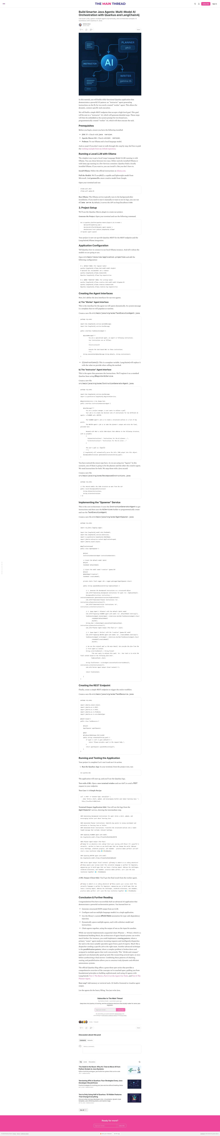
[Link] (76, 125)
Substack (202, 1133)
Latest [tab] (85, 1062)
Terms (18, 1133)
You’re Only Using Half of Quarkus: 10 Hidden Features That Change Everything (100, 1096)
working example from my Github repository (99, 149)
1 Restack (96, 1022)
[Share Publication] (199, 4)
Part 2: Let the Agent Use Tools (116, 976)
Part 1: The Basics (96, 976)
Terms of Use (118, 1014)
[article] (110, 1071)
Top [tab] (81, 1062)
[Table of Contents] (2, 568)
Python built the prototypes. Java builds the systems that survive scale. (99, 1071)
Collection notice (25, 1133)
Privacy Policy (123, 1015)
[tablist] (86, 1040)
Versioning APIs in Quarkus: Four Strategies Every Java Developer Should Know (100, 1082)
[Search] (195, 4)
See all (82, 1110)
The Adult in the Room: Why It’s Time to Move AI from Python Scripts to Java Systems (99, 1068)
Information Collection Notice (109, 1015)
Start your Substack (107, 1133)
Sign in (214, 4)
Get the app (117, 1133)
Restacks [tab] (90, 1040)
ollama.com (121, 171)
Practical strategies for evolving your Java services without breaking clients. (101, 1085)
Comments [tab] (83, 1040)
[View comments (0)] (86, 29)
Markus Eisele (87, 24)
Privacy (14, 1133)
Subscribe (206, 4)
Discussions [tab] (92, 1062)
